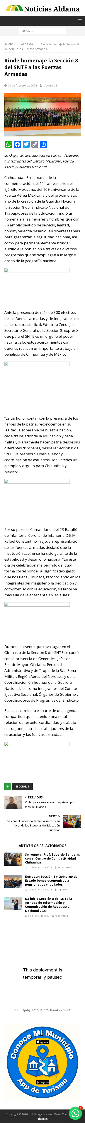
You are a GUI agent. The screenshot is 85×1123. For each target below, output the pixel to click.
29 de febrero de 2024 (22, 85)
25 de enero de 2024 (40, 889)
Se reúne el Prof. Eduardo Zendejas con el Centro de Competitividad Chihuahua (52, 858)
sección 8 (22, 786)
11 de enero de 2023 (40, 867)
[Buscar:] (42, 31)
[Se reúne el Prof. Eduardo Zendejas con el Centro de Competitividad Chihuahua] (13, 859)
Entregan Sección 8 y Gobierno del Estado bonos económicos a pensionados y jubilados (51, 880)
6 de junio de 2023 (38, 915)
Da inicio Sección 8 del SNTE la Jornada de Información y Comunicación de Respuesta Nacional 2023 (48, 905)
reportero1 (50, 85)
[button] (75, 1113)
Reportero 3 (65, 867)
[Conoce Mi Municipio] (42, 1098)
